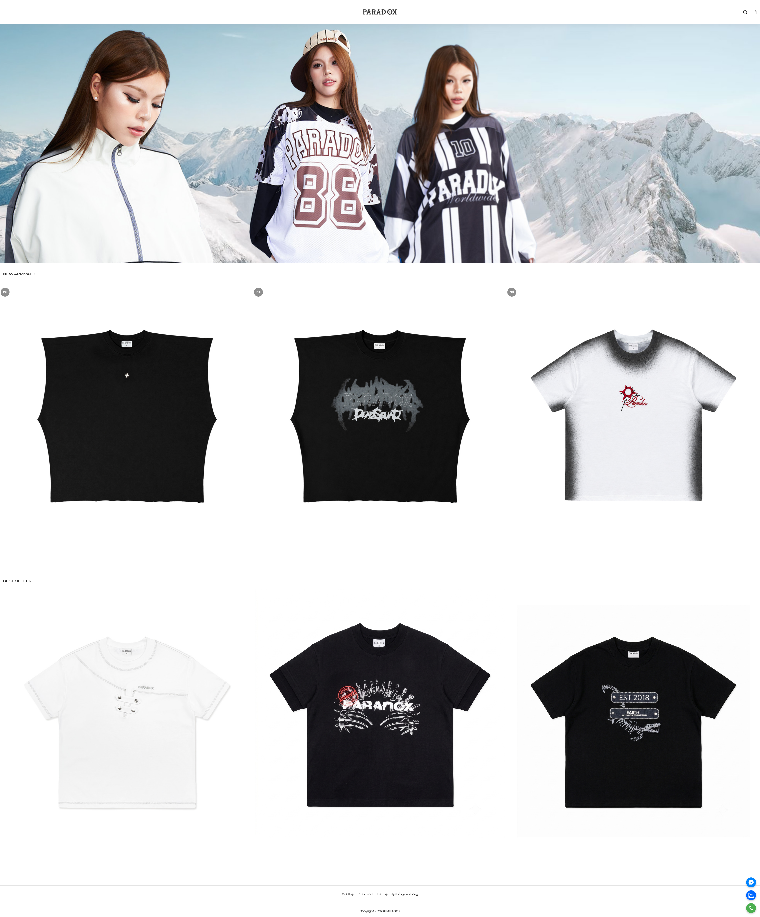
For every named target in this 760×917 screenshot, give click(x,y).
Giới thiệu (348, 894)
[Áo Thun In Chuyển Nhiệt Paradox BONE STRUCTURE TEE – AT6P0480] (380, 713)
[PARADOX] (380, 12)
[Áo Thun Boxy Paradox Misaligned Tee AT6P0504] (126, 713)
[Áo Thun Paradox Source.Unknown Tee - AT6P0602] (126, 406)
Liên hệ (382, 894)
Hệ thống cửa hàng (404, 894)
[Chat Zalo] (751, 895)
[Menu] (8, 11)
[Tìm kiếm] (745, 12)
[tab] (19, 274)
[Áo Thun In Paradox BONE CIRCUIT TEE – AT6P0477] (633, 713)
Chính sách (366, 894)
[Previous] (20, 385)
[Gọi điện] (751, 908)
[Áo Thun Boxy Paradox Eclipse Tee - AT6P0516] (633, 406)
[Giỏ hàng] (754, 12)
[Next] (739, 385)
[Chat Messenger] (751, 882)
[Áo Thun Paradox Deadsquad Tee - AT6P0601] (380, 406)
